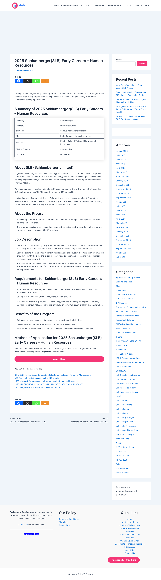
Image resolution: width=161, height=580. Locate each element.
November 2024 (123, 240)
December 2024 (123, 236)
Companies (121, 290)
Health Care (121, 345)
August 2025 (122, 202)
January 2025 (122, 231)
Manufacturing (122, 438)
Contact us (23, 524)
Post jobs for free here (123, 560)
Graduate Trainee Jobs (126, 332)
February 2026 (122, 176)
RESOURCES (113, 5)
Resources (129, 538)
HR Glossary (129, 547)
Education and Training (126, 311)
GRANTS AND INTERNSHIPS (66, 5)
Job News (129, 531)
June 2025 (121, 210)
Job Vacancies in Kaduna (127, 392)
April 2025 (121, 219)
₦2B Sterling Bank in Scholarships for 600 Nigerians (37, 378)
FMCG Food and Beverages (128, 324)
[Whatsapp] (36, 81)
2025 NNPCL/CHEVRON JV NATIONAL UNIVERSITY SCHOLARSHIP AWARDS (48, 384)
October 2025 (122, 193)
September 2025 (123, 197)
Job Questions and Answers (128, 375)
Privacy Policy (65, 525)
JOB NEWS (99, 5)
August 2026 (122, 151)
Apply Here (59, 359)
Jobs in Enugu (122, 409)
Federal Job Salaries (125, 320)
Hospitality (121, 349)
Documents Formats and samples (131, 307)
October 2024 (122, 244)
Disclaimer (63, 522)
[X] (27, 81)
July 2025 (120, 206)
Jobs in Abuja (122, 400)
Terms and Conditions (68, 519)
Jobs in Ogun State (124, 422)
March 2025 (121, 223)
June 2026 (121, 159)
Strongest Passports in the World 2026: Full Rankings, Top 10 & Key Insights (131, 109)
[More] (45, 81)
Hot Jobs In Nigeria (124, 354)
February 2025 (122, 227)
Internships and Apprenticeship (130, 362)
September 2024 (123, 248)
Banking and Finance (125, 282)
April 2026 (121, 168)
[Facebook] (19, 81)
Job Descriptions (123, 366)
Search (119, 60)
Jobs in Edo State (124, 405)
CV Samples (121, 303)
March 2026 (121, 172)
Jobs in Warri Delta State (127, 430)
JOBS (88, 5)
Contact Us (130, 553)
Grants (119, 337)
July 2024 (120, 257)
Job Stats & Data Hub (126, 379)
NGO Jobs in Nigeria (125, 447)
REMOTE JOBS (122, 455)
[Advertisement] (80, 28)
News (118, 443)
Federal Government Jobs (127, 316)
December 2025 (123, 185)
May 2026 (120, 164)
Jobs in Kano (122, 413)
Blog (118, 286)
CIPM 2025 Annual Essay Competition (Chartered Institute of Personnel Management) (52, 375)
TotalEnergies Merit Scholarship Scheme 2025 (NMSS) (38, 387)
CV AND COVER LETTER (136, 5)
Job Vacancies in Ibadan (127, 383)
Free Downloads (123, 328)
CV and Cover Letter (129, 541)
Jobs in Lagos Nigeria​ (126, 417)
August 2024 (122, 253)
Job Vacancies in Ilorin (126, 388)
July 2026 (120, 155)
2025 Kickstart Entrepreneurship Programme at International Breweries (46, 381)
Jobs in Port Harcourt (126, 426)
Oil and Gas (121, 451)
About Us (129, 550)
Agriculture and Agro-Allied (128, 277)
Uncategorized (122, 468)
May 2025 (120, 214)
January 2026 (122, 181)
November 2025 (123, 189)
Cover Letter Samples (126, 294)
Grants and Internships (130, 534)
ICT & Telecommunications (128, 358)
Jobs (129, 519)
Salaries (119, 464)
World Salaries (122, 472)
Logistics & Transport (125, 434)
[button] (80, 5)
